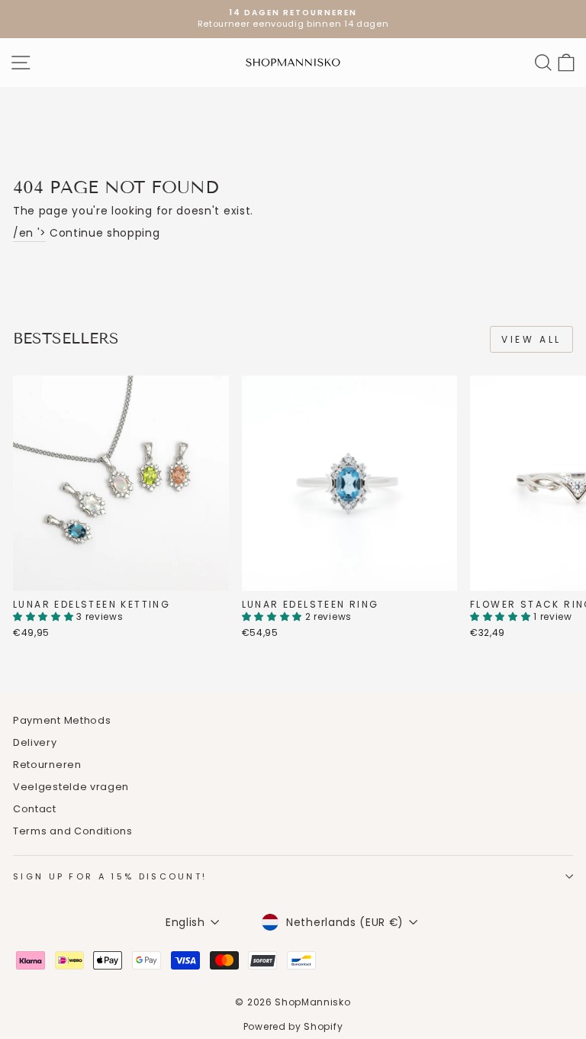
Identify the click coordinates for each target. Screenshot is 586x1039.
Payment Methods (62, 720)
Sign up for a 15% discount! (110, 876)
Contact (34, 808)
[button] (44, 616)
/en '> (29, 233)
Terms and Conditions (73, 830)
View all (531, 339)
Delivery (35, 742)
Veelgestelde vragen (71, 786)
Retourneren (47, 764)
